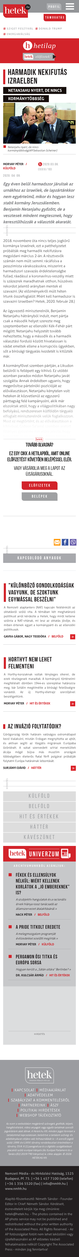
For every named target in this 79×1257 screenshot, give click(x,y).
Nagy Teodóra (35, 636)
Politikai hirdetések (40, 1110)
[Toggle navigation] (70, 7)
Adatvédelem (40, 1095)
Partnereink (33, 1105)
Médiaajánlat (52, 1090)
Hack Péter (24, 914)
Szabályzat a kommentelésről (40, 1100)
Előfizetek (40, 486)
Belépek (40, 497)
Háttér (36, 767)
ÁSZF (54, 1105)
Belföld (57, 636)
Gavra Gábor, (14, 636)
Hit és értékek (40, 703)
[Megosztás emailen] (57, 542)
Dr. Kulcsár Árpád (30, 975)
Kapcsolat (25, 1090)
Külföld (9, 168)
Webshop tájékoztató (40, 1115)
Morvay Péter (13, 164)
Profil (54, 7)
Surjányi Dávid (14, 767)
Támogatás (55, 17)
